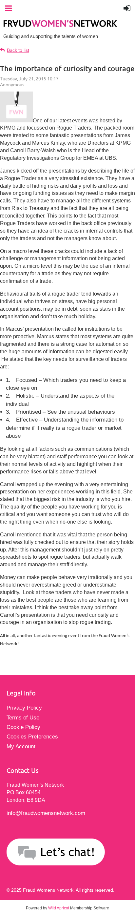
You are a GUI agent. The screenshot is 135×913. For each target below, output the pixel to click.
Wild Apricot (58, 908)
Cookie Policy (23, 727)
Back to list (18, 50)
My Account (21, 746)
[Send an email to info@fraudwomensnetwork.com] (67, 853)
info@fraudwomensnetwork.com (46, 813)
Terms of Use (23, 718)
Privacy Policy (24, 708)
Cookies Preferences (32, 737)
